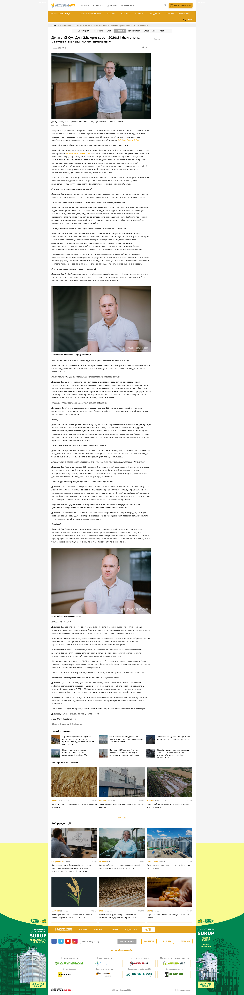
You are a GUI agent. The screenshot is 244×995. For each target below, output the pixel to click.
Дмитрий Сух (133, 140)
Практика (170, 14)
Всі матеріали (84, 31)
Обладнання (154, 14)
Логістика (125, 14)
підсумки (65, 724)
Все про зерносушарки (90, 14)
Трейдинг (139, 14)
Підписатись (127, 941)
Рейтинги (98, 31)
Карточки (55, 911)
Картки (163, 31)
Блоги (109, 31)
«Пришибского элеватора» (77, 153)
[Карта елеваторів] (148, 929)
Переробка (110, 14)
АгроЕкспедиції (62, 13)
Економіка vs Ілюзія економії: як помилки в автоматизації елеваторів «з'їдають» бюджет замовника (106, 25)
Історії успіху (134, 31)
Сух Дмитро (77, 724)
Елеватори (184, 14)
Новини (54, 800)
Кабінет (190, 19)
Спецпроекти (150, 31)
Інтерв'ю (120, 31)
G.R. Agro (122, 140)
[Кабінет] (159, 930)
